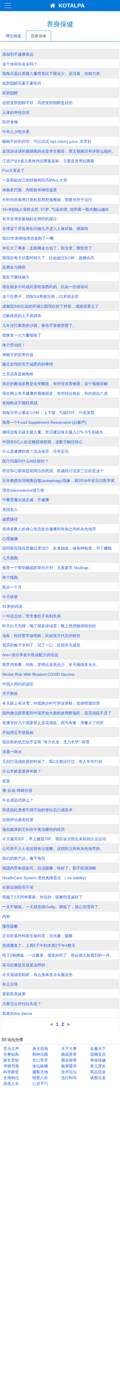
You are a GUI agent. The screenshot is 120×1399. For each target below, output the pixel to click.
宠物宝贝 (97, 1054)
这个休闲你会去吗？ (19, 64)
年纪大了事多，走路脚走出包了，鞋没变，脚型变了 (47, 248)
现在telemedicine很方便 (23, 490)
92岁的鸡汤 (12, 606)
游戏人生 (10, 1083)
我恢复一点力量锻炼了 (21, 335)
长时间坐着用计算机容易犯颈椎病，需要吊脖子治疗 (47, 199)
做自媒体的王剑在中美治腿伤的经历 (33, 829)
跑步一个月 (12, 587)
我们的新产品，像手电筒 (23, 858)
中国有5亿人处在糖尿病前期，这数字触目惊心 (42, 442)
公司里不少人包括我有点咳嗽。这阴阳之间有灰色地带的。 (53, 848)
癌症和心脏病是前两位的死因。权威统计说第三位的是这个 (53, 471)
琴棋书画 (10, 1066)
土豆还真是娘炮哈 (17, 374)
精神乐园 (39, 1054)
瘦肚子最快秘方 (16, 277)
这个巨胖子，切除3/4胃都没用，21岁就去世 (40, 296)
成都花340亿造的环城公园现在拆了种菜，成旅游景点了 (50, 306)
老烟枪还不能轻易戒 (19, 403)
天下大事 (68, 1048)
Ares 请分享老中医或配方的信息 (30, 655)
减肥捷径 (10, 519)
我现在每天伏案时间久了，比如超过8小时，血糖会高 (48, 258)
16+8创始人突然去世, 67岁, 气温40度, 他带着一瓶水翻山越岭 (55, 209)
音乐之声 (10, 1048)
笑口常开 (39, 1060)
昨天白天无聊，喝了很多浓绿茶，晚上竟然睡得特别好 (49, 626)
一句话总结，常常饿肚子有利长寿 (31, 616)
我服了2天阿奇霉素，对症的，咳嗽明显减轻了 (42, 897)
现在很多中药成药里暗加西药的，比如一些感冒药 (45, 287)
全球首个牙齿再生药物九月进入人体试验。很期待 (45, 228)
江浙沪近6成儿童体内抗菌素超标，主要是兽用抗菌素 (48, 161)
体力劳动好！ (14, 345)
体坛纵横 (39, 1066)
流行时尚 (68, 1077)
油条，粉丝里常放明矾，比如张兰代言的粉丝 (41, 635)
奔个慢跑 (10, 577)
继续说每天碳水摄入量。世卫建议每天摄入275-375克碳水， (54, 432)
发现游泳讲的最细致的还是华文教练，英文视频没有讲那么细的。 (59, 151)
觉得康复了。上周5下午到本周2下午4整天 (38, 945)
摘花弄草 (68, 1054)
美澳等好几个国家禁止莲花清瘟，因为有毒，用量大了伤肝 (53, 723)
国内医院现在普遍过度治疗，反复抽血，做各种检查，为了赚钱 (57, 548)
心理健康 (10, 538)
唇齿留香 (68, 1060)
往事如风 (10, 1054)
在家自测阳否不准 (17, 887)
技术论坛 (68, 1072)
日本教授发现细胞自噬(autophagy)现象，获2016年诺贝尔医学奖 (58, 480)
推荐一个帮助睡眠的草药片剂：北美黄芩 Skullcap (45, 567)
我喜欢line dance (17, 1013)
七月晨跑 (10, 558)
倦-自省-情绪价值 (17, 790)
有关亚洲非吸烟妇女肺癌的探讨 (29, 219)
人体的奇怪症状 (16, 112)
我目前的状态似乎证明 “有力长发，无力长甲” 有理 (45, 742)
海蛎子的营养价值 (17, 354)
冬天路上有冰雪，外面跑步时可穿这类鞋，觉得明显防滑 (51, 703)
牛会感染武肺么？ (17, 800)
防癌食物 (10, 122)
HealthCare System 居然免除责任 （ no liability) (44, 878)
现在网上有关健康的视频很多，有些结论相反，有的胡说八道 (55, 393)
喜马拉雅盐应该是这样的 (23, 965)
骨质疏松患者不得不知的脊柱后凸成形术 (37, 810)
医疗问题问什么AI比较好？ (25, 461)
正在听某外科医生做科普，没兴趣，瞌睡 (37, 936)
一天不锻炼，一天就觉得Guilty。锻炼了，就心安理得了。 (52, 907)
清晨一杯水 (12, 751)
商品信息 (97, 1072)
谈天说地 (39, 1048)
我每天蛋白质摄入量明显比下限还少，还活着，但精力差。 (53, 73)
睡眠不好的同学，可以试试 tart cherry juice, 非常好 (47, 141)
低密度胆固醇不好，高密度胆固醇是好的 (37, 103)
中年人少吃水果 (16, 131)
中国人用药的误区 (17, 684)
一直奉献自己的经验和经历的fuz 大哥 (34, 180)
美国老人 (10, 509)
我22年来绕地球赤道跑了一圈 (28, 238)
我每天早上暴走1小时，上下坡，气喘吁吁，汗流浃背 (48, 412)
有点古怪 (10, 984)
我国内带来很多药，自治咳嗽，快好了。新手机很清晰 (49, 868)
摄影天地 (39, 1072)
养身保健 (97, 1060)
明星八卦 (39, 1077)
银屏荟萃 (68, 1066)
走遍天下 (97, 1048)
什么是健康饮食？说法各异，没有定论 (35, 451)
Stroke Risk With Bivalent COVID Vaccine (38, 674)
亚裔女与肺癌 (14, 267)
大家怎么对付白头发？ (21, 1003)
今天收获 (10, 596)
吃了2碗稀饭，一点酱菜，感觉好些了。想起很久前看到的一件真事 (60, 955)
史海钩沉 (10, 1077)
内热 (6, 916)
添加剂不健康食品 (17, 54)
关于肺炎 (10, 693)
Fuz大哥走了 (13, 170)
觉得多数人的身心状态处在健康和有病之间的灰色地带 (49, 529)
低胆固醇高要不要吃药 (21, 83)
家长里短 (10, 1060)
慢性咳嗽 (10, 926)
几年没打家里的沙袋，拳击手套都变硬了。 (39, 325)
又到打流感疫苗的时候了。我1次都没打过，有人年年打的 (52, 761)
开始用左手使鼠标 (17, 732)
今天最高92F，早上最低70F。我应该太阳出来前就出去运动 (54, 839)
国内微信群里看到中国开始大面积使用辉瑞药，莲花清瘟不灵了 (57, 713)
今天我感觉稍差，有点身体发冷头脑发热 (37, 974)
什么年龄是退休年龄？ (21, 771)
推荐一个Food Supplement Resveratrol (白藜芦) (44, 422)
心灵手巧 (39, 1083)
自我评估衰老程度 (17, 819)
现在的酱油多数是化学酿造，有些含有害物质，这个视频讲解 (55, 383)
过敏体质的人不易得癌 (21, 315)
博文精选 (13, 36)
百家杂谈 (38, 36)
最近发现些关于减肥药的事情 (27, 364)
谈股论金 (97, 1077)
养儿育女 (97, 1066)
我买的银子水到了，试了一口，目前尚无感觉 (41, 645)
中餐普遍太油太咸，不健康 (25, 500)
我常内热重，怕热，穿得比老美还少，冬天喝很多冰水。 (51, 664)
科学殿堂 (10, 1072)
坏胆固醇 (10, 93)
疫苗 (6, 781)
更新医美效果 (14, 994)
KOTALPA (70, 6)
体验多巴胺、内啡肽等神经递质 (29, 190)
